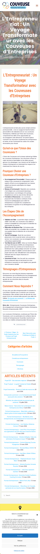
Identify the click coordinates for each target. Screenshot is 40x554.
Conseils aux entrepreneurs (20, 358)
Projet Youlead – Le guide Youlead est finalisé (17, 384)
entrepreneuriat (20, 324)
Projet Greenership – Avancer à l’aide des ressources (19, 389)
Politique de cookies (19, 550)
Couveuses (20, 362)
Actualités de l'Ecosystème (20, 355)
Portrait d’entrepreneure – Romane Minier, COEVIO (19, 448)
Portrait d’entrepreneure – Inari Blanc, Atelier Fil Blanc (20, 453)
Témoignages (20, 365)
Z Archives (20, 369)
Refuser (20, 540)
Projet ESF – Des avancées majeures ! (16, 380)
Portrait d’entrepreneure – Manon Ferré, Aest (17, 480)
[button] (37, 515)
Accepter (20, 535)
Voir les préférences (20, 546)
